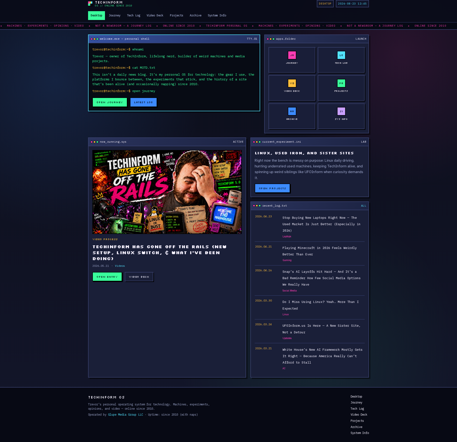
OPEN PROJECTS (272, 188)
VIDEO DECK (139, 276)
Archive (195, 15)
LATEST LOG (143, 102)
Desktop (96, 15)
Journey (114, 15)
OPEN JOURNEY (109, 102)
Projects (176, 15)
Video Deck (155, 15)
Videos (120, 265)
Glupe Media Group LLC (125, 414)
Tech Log (133, 15)
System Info (217, 15)
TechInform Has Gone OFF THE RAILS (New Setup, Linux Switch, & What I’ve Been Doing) (159, 252)
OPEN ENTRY (107, 276)
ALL (363, 205)
